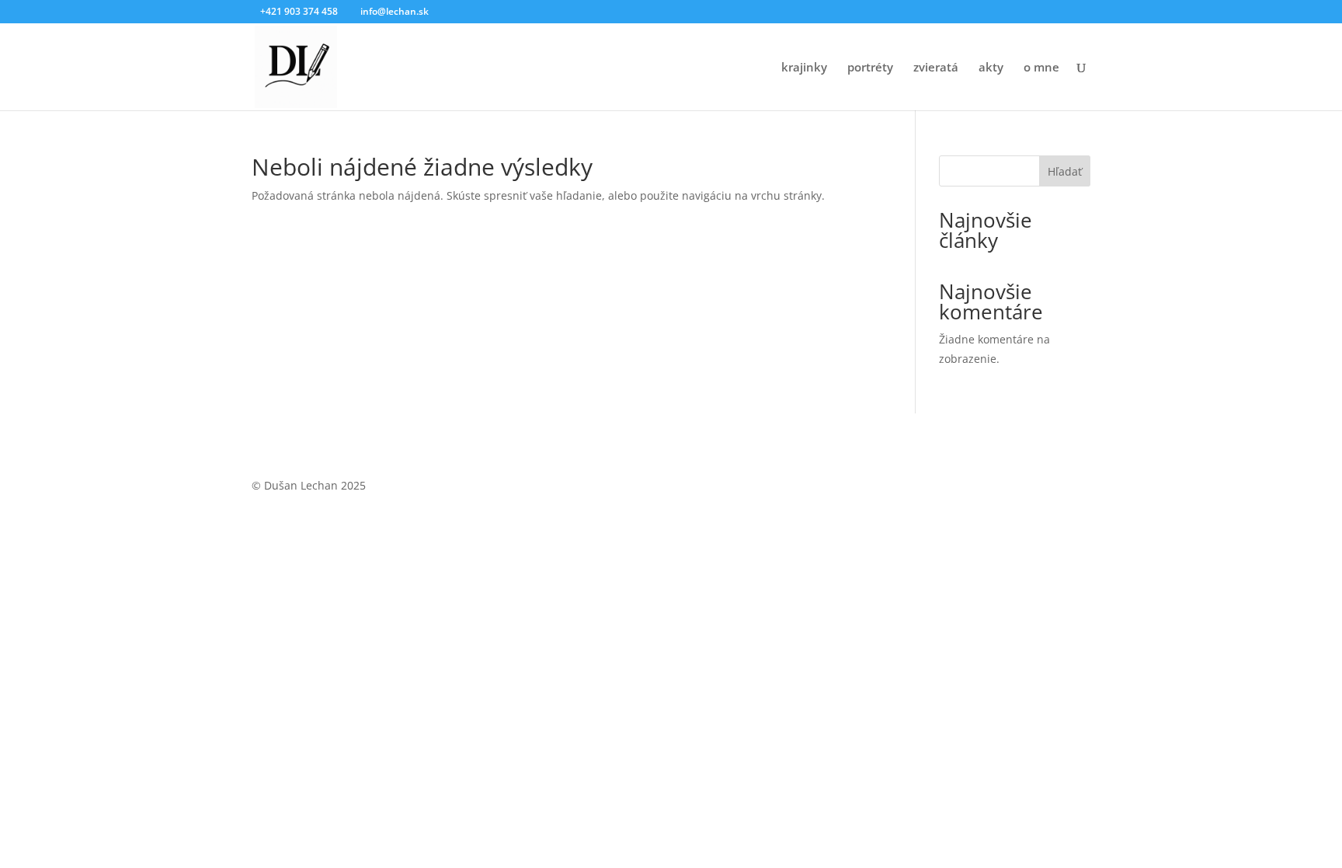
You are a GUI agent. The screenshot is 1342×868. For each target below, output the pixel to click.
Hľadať (1065, 171)
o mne (1041, 68)
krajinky (804, 68)
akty (991, 68)
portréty (870, 68)
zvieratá (935, 68)
